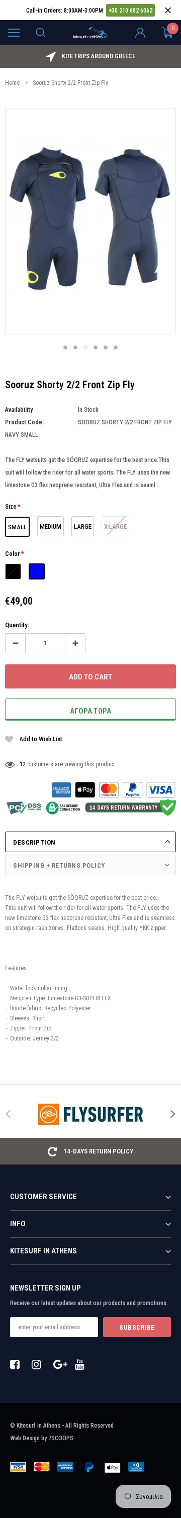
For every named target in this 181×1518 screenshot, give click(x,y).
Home (12, 82)
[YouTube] (82, 1364)
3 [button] (85, 347)
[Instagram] (39, 1364)
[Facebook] (17, 1364)
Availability (19, 409)
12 (23, 764)
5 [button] (106, 347)
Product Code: (24, 422)
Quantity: (17, 625)
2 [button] (75, 347)
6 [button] (116, 347)
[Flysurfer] (90, 1114)
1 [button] (65, 347)
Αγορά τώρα (90, 711)
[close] (167, 10)
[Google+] (60, 1364)
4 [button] (96, 347)
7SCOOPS (60, 1438)
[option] (90, 56)
